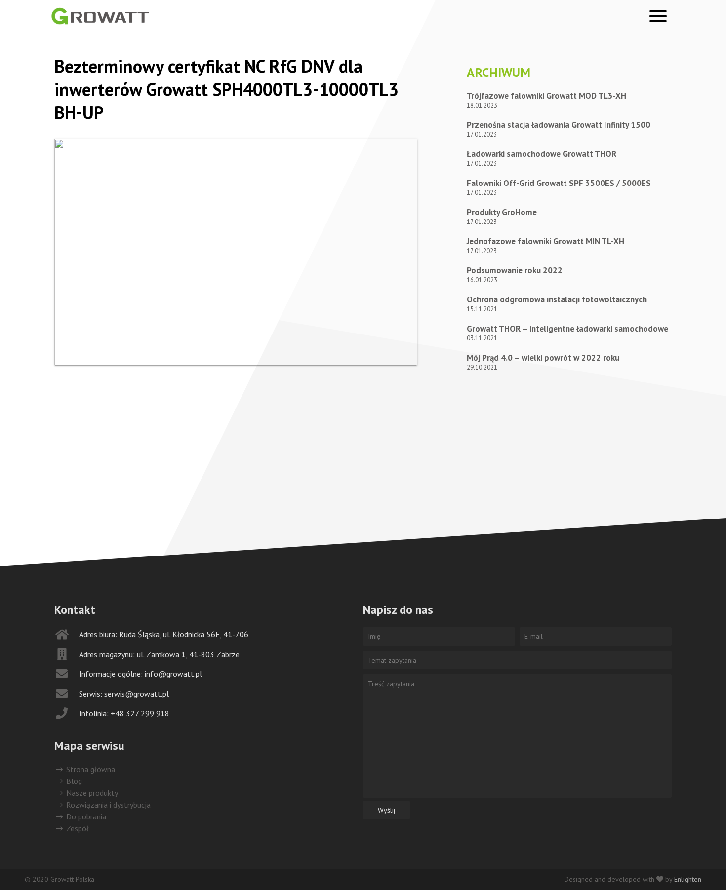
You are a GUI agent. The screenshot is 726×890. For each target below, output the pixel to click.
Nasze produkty (91, 793)
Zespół (76, 828)
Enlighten (687, 879)
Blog (73, 781)
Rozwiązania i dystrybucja (107, 805)
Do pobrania (85, 816)
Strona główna (89, 769)
